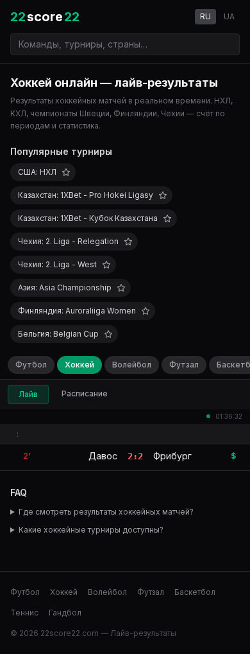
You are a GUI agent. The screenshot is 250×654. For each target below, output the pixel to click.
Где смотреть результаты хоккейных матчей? (106, 512)
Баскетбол (194, 592)
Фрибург (172, 455)
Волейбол (131, 364)
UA (229, 16)
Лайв (28, 394)
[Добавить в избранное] (66, 172)
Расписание (85, 393)
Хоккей (79, 364)
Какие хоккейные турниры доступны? (91, 530)
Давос (102, 455)
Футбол (31, 364)
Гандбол (65, 612)
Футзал (184, 364)
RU (205, 16)
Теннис (24, 612)
